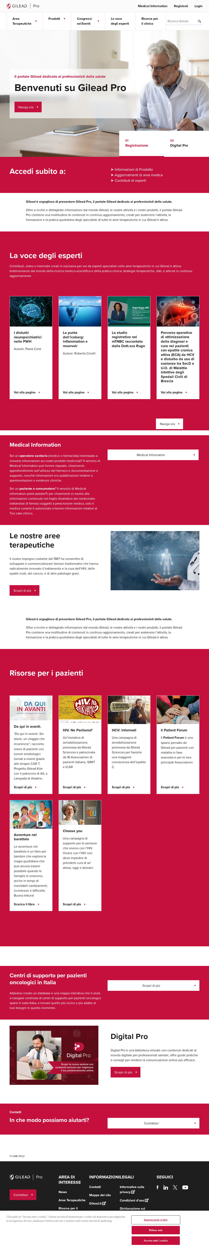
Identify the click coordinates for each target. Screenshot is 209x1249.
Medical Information (152, 6)
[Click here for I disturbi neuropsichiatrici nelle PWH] (31, 311)
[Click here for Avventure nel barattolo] (31, 814)
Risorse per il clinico (149, 21)
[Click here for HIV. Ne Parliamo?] (80, 709)
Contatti (95, 1187)
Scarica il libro (24, 904)
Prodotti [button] (54, 18)
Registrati (181, 6)
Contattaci (151, 1123)
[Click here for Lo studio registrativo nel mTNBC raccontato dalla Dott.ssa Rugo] (129, 311)
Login (198, 6)
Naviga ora (25, 107)
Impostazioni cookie (156, 1219)
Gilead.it (95, 1203)
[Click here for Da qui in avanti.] (31, 707)
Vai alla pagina (25, 392)
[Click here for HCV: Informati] (129, 709)
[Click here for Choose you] (80, 812)
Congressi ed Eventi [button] (84, 21)
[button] (141, 144)
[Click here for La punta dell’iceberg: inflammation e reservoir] (80, 311)
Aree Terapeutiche (72, 1200)
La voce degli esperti (120, 21)
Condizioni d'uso (132, 1200)
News (63, 1192)
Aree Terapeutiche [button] (21, 21)
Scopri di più (22, 590)
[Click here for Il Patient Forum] (178, 709)
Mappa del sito (100, 1195)
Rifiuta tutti (156, 1230)
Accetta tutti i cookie (156, 1240)
